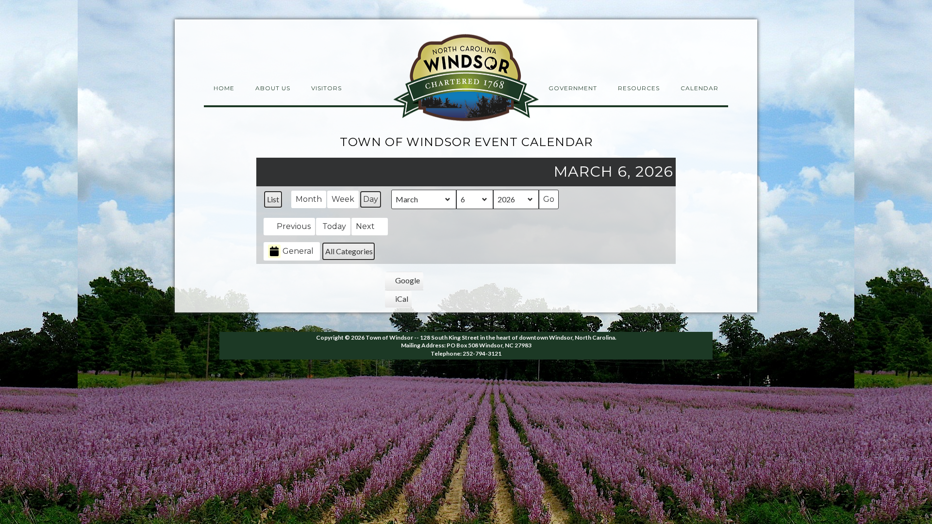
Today (334, 226)
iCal (400, 301)
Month (309, 199)
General (298, 251)
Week (343, 199)
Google (404, 282)
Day (370, 199)
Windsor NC (466, 79)
